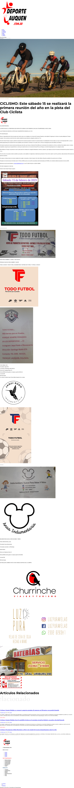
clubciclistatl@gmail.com (18, 163)
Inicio (3, 29)
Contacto (3, 35)
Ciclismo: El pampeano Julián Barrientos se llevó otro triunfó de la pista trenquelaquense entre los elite (28, 730)
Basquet (6, 771)
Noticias (3, 30)
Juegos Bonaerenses (8, 773)
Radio (3, 33)
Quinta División (7, 762)
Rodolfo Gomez (3, 712)
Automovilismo (7, 770)
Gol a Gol (4, 32)
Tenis (6, 774)
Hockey (6, 772)
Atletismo (6, 769)
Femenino (6, 764)
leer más (2, 717)
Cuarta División (7, 761)
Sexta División (7, 763)
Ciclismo (7, 98)
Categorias (4, 31)
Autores (3, 34)
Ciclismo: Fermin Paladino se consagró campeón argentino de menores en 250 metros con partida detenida (29, 710)
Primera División (8, 759)
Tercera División (8, 760)
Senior (6, 765)
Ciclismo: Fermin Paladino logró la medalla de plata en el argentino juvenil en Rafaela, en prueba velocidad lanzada (32, 720)
